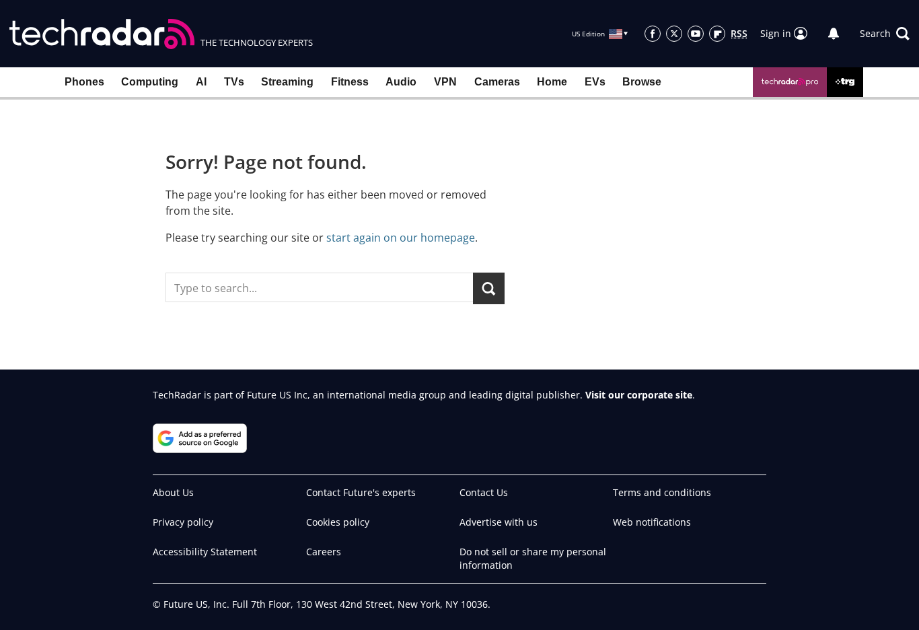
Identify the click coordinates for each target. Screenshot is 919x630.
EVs (595, 82)
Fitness (350, 82)
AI (201, 82)
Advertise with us (498, 522)
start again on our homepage (400, 237)
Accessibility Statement (205, 551)
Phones (84, 82)
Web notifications (652, 522)
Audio (400, 82)
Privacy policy (183, 522)
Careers (323, 551)
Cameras (497, 82)
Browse (641, 82)
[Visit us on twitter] (674, 34)
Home (552, 82)
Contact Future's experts (361, 492)
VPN (445, 82)
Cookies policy (337, 522)
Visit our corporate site (638, 394)
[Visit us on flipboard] (717, 34)
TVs (234, 82)
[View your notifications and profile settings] (833, 33)
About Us (173, 492)
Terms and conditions (662, 492)
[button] (885, 33)
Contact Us (483, 492)
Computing (149, 82)
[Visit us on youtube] (696, 34)
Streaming (287, 82)
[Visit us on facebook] (653, 34)
